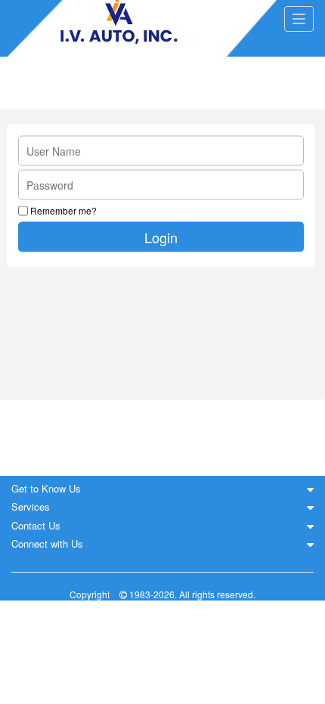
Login (161, 236)
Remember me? (63, 210)
